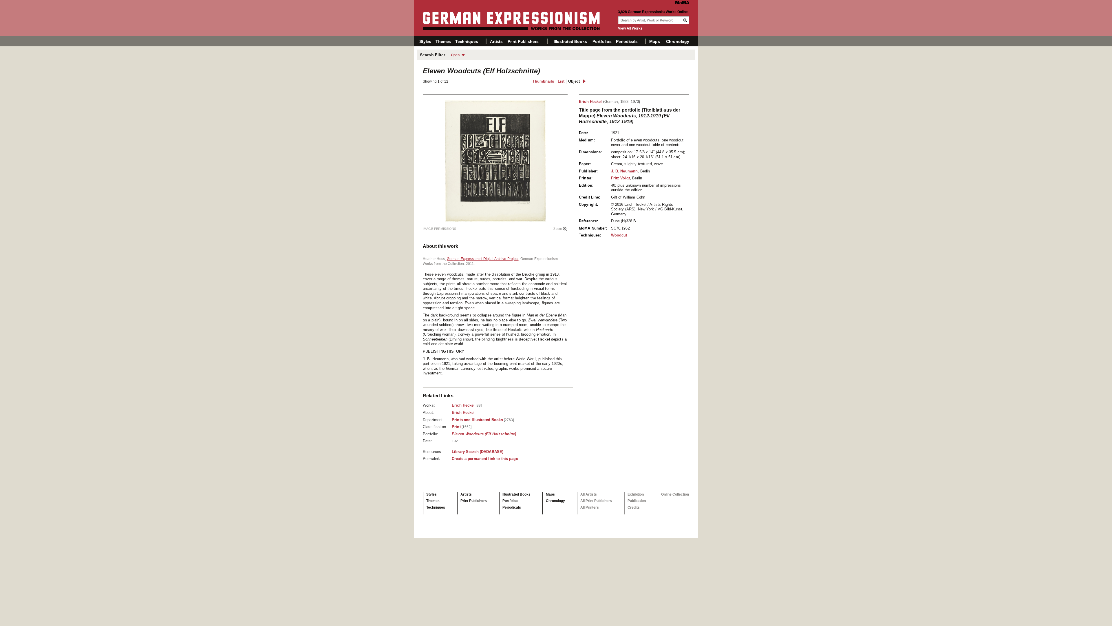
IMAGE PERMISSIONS (439, 228)
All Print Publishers (596, 501)
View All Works (630, 28)
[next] (584, 81)
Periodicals (626, 41)
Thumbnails (543, 81)
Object (574, 81)
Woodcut (619, 235)
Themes (443, 41)
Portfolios (602, 41)
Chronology (677, 41)
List (561, 81)
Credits (634, 507)
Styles (425, 41)
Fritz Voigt (620, 178)
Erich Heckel (590, 101)
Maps (654, 41)
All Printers (589, 507)
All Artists (588, 494)
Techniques (466, 41)
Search (685, 20)
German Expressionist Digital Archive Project (483, 259)
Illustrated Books (570, 41)
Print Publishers (523, 41)
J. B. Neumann (624, 171)
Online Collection (675, 494)
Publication (637, 501)
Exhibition (636, 494)
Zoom (557, 228)
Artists (496, 41)
